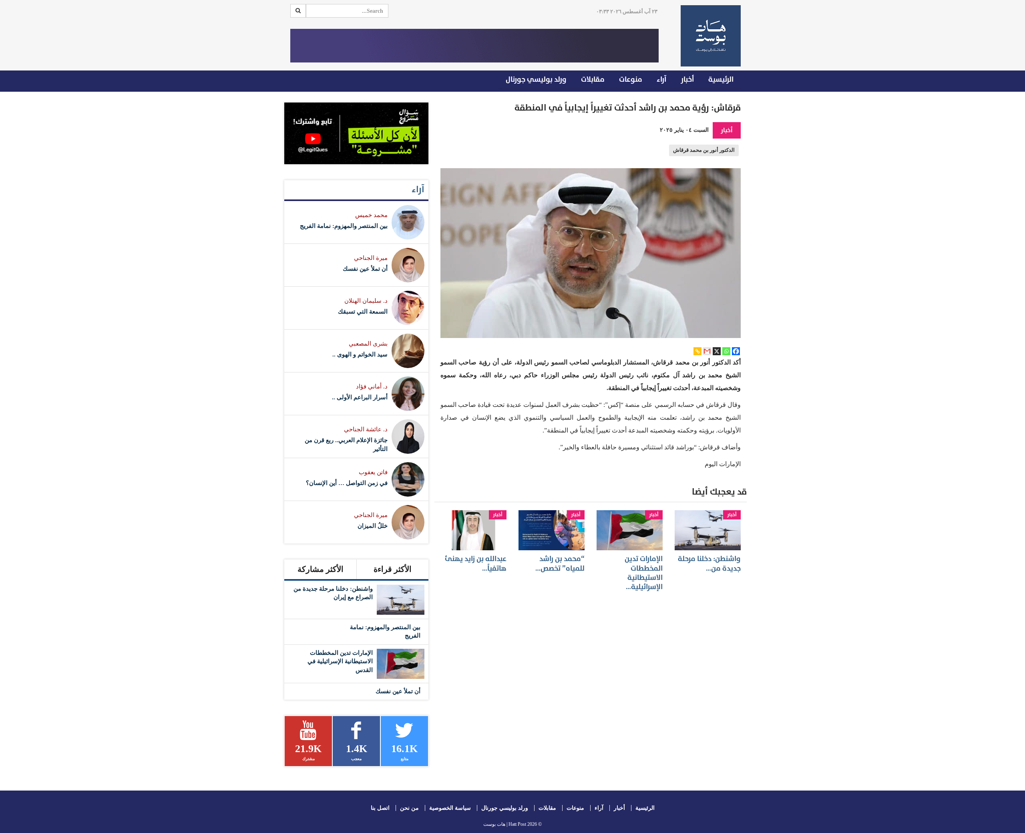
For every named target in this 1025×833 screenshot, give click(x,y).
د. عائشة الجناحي (366, 429)
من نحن (409, 808)
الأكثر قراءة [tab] (393, 569)
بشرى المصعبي (368, 343)
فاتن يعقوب (373, 472)
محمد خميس (371, 215)
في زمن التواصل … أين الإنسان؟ (347, 483)
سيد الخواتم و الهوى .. (360, 354)
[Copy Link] (697, 351)
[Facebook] (736, 351)
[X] (717, 351)
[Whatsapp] (726, 351)
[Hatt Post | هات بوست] (708, 35)
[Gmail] (707, 351)
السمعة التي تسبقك (363, 311)
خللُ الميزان (373, 526)
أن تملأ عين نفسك (365, 269)
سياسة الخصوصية (450, 808)
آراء (661, 79)
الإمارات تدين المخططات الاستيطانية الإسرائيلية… (644, 573)
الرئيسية (721, 79)
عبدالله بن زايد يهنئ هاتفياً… (475, 563)
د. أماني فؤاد (372, 386)
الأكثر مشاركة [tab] (320, 569)
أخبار (687, 79)
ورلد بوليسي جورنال (536, 79)
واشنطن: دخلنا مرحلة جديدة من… (709, 563)
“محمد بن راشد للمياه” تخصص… (560, 563)
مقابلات (593, 79)
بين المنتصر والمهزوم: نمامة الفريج (344, 226)
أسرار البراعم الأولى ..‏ (360, 397)
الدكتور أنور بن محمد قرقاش (704, 150)
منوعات (630, 79)
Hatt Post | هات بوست (504, 824)
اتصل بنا (380, 808)
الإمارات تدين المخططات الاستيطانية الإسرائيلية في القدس (340, 661)
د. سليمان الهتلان (366, 301)
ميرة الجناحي (371, 258)
